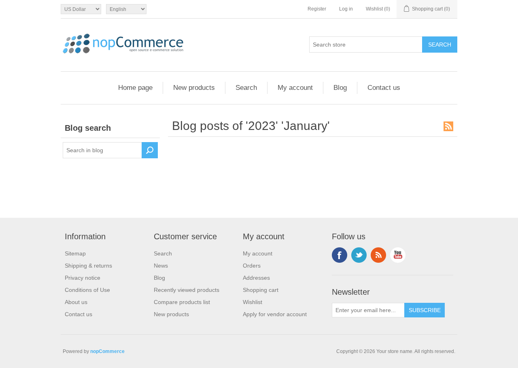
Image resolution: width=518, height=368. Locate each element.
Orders (252, 265)
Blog (340, 87)
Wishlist (252, 302)
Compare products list (182, 302)
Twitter (359, 255)
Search (246, 87)
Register (317, 9)
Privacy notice (82, 277)
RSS (448, 126)
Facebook (339, 255)
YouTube (397, 255)
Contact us (383, 87)
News (161, 265)
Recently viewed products (186, 290)
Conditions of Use (87, 290)
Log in (346, 9)
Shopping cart (260, 290)
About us (76, 302)
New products (194, 87)
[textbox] (102, 150)
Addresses (256, 277)
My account (295, 87)
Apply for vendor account (275, 314)
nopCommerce (107, 351)
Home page (135, 87)
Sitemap (75, 253)
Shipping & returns (88, 265)
